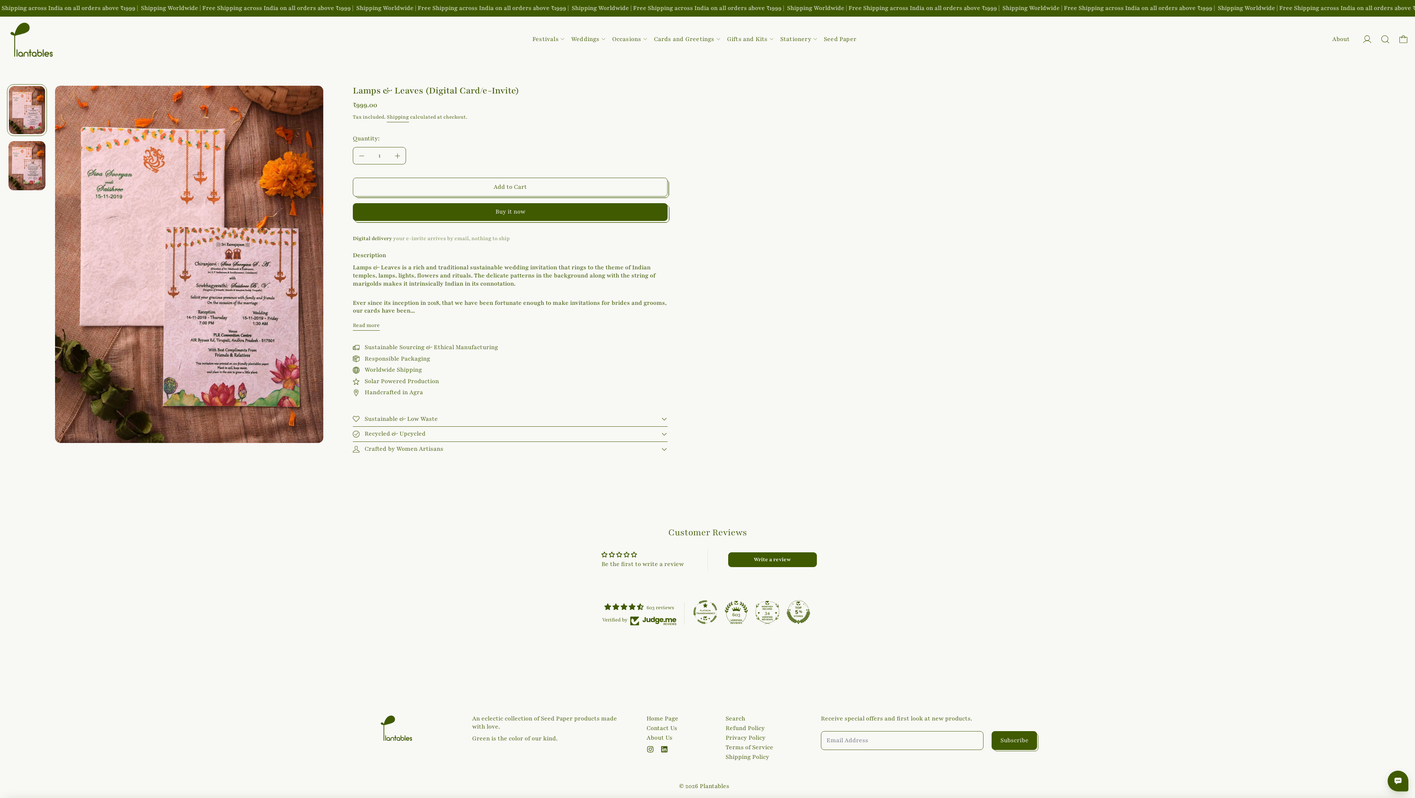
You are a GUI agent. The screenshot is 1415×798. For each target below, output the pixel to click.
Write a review (772, 559)
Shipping (398, 117)
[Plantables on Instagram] (650, 749)
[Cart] (1403, 39)
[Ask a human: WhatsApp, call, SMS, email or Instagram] (1398, 781)
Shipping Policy (747, 757)
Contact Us (662, 728)
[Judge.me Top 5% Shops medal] (798, 612)
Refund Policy (745, 728)
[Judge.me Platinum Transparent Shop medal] (705, 612)
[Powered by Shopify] (1367, 39)
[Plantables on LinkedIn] (664, 749)
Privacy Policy (746, 738)
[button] (1385, 39)
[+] (397, 155)
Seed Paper (840, 39)
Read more (366, 325)
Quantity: (366, 138)
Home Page (662, 719)
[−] (361, 155)
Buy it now (510, 212)
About (1341, 39)
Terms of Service (749, 747)
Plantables (714, 786)
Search (735, 719)
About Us (659, 738)
